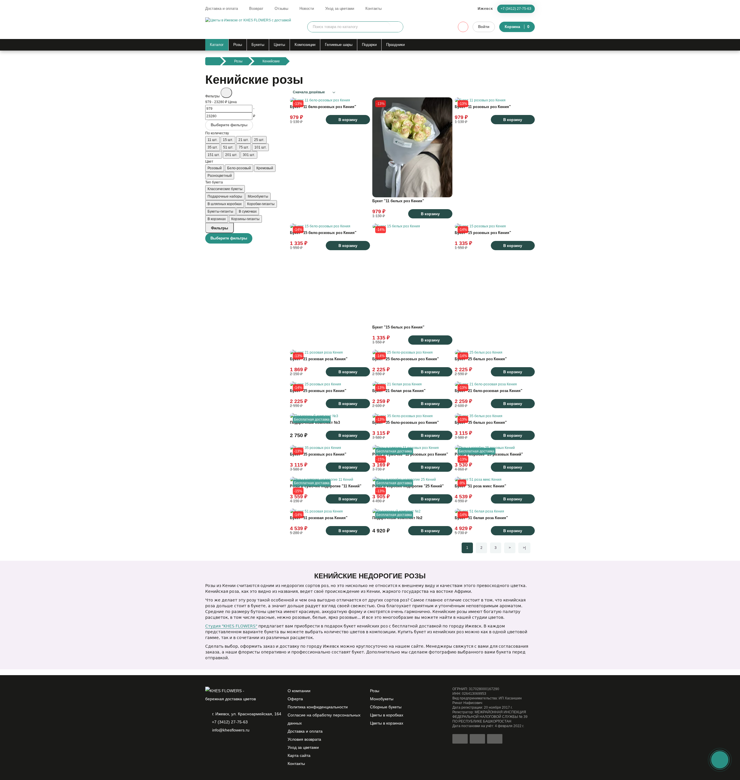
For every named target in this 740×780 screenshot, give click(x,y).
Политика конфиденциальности (318, 707)
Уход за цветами (339, 8)
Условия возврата (304, 739)
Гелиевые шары (338, 44)
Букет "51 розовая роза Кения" (318, 518)
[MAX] (228, 745)
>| (524, 548)
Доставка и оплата (221, 8)
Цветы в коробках (386, 715)
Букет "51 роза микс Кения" (480, 486)
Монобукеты (381, 699)
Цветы (279, 44)
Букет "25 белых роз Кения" (481, 359)
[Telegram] (218, 745)
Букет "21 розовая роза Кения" (318, 359)
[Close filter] (226, 93)
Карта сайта (299, 755)
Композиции (305, 44)
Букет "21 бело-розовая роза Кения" (488, 391)
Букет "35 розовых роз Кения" (318, 454)
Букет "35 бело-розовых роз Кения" (405, 422)
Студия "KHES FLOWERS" (231, 626)
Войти (483, 27)
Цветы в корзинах (386, 723)
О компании (299, 690)
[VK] (238, 745)
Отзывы (281, 8)
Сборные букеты (386, 707)
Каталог (217, 44)
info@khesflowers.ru (230, 730)
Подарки (369, 44)
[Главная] (212, 61)
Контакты (373, 8)
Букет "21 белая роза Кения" (399, 391)
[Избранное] (463, 27)
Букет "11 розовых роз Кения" (483, 107)
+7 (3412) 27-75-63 (516, 9)
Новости (306, 8)
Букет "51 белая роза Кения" (481, 518)
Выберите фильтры (229, 125)
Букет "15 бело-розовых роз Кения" (323, 233)
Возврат (256, 8)
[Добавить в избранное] (363, 96)
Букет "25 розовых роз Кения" (318, 391)
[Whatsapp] (208, 745)
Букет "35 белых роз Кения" (481, 422)
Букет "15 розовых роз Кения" (483, 233)
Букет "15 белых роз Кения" (398, 327)
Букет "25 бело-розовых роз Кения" (405, 359)
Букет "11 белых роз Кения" (398, 201)
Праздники (395, 44)
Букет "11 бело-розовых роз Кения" (323, 107)
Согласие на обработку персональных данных (324, 719)
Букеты (257, 44)
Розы (237, 44)
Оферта (295, 699)
